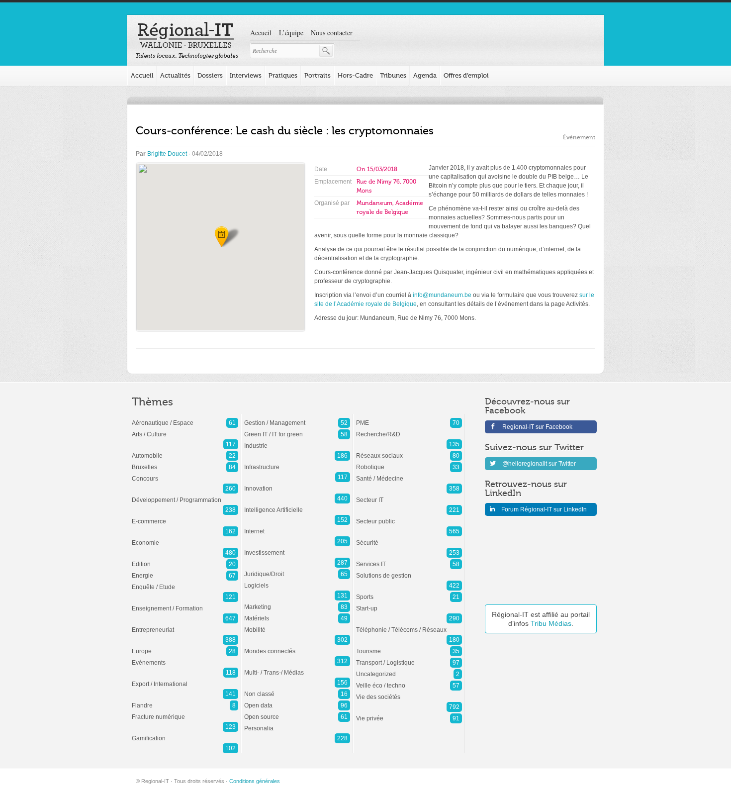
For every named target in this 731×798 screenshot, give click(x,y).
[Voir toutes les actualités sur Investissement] (297, 547)
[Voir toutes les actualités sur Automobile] (185, 450)
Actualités (175, 75)
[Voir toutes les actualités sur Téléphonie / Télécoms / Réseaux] (409, 624)
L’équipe (291, 32)
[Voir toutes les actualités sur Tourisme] (409, 646)
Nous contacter (332, 32)
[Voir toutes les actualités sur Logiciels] (297, 580)
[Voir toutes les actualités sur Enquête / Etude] (185, 582)
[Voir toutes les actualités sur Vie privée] (409, 713)
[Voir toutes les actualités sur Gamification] (185, 733)
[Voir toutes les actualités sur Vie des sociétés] (409, 692)
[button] (221, 236)
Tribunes (393, 75)
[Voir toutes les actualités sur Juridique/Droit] (297, 569)
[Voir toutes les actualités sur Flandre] (185, 700)
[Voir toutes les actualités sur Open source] (297, 711)
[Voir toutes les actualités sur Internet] (297, 526)
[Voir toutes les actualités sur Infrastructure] (297, 462)
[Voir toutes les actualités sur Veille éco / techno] (409, 680)
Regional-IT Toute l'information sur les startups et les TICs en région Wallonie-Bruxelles (187, 41)
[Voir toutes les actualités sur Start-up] (409, 603)
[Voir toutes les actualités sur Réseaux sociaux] (409, 450)
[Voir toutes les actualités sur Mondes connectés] (297, 646)
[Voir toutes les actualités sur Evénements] (185, 657)
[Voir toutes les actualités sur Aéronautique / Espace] (185, 417)
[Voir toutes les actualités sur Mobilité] (297, 624)
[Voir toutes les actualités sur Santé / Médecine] (409, 473)
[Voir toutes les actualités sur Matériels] (297, 613)
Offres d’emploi (466, 75)
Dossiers (210, 75)
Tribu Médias (551, 623)
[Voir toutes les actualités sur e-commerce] (185, 516)
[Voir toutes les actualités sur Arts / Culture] (185, 429)
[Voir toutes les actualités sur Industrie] (297, 440)
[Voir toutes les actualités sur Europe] (185, 646)
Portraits (317, 75)
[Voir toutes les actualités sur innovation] (297, 483)
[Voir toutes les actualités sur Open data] (297, 700)
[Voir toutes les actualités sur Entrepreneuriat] (185, 624)
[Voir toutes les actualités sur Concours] (185, 473)
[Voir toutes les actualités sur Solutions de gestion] (409, 570)
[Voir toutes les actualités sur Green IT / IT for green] (297, 429)
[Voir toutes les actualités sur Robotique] (409, 462)
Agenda (425, 75)
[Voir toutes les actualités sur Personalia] (297, 723)
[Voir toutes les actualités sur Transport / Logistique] (409, 657)
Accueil (261, 32)
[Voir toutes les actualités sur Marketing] (297, 601)
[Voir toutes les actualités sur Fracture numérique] (185, 711)
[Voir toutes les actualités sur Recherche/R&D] (409, 429)
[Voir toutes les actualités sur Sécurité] (409, 537)
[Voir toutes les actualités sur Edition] (185, 559)
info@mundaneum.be (442, 295)
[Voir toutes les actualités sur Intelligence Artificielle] (297, 504)
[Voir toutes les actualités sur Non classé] (297, 689)
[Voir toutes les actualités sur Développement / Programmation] (185, 495)
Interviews (246, 75)
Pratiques (283, 75)
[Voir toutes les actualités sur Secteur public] (409, 516)
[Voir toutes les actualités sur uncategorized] (409, 669)
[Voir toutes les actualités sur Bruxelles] (185, 462)
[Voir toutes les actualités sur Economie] (185, 537)
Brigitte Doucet (167, 153)
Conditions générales (254, 781)
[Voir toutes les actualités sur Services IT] (409, 559)
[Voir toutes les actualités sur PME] (409, 417)
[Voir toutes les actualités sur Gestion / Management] (297, 417)
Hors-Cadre (355, 75)
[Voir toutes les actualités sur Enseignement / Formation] (185, 603)
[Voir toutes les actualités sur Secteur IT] (409, 495)
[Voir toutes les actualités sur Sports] (409, 592)
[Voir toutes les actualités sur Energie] (185, 570)
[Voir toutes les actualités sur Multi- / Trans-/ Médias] (297, 667)
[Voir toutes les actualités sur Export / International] (185, 679)
